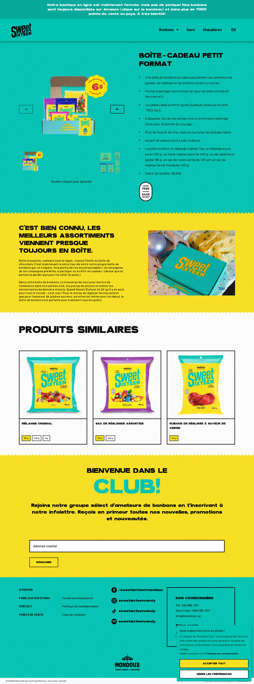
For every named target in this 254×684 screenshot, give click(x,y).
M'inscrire (43, 562)
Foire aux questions (34, 598)
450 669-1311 (189, 605)
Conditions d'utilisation (77, 598)
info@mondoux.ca (188, 616)
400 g (36, 438)
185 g (26, 438)
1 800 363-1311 (201, 610)
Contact (25, 606)
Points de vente (31, 614)
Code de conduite (74, 614)
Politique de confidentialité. (222, 653)
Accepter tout (214, 663)
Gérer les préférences (214, 674)
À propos (26, 589)
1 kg (46, 438)
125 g (173, 438)
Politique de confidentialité (80, 606)
